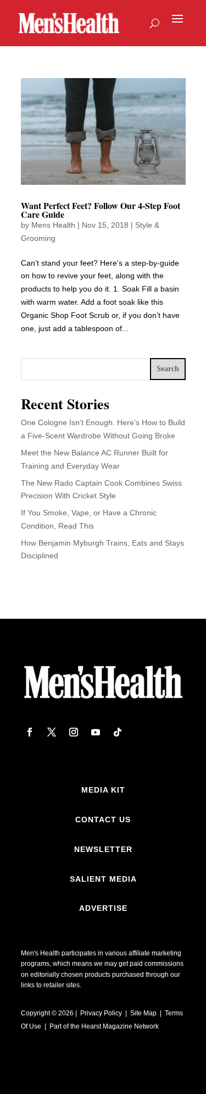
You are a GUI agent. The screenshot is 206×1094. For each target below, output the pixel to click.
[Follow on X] (51, 732)
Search (168, 369)
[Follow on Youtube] (95, 732)
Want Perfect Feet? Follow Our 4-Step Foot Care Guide (100, 210)
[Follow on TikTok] (117, 732)
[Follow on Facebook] (29, 732)
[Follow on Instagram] (73, 732)
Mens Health (53, 225)
